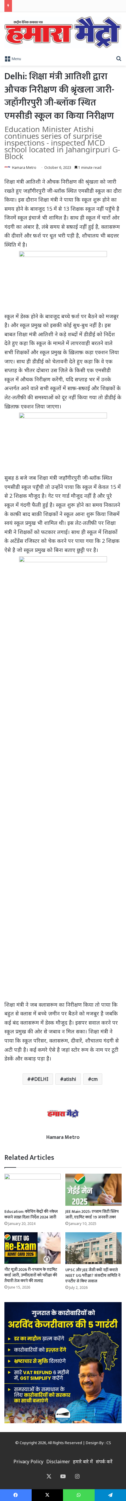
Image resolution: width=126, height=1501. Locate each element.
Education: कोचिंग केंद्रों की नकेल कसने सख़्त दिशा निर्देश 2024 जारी (31, 1214)
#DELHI (39, 1079)
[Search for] (119, 58)
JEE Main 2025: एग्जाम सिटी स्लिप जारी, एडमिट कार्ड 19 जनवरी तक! (92, 1214)
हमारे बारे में (83, 1461)
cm (94, 1079)
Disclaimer (58, 1461)
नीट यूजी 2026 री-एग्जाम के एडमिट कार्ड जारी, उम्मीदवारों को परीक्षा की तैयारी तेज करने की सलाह (30, 1275)
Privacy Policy (28, 1461)
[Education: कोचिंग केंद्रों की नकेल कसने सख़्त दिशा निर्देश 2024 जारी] (32, 1189)
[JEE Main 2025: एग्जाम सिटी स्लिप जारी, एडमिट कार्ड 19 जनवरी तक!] (93, 1189)
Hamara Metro (24, 167)
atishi (70, 1079)
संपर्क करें (104, 1461)
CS (108, 1442)
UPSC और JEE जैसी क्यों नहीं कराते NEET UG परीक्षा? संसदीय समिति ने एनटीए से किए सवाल (92, 1275)
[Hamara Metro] (62, 32)
